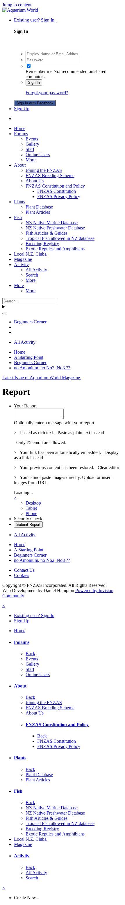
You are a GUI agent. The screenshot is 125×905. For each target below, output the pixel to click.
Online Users (38, 154)
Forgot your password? (47, 92)
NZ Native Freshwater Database (55, 227)
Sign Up (21, 108)
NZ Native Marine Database (52, 222)
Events (32, 138)
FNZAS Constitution (56, 191)
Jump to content (16, 4)
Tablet (31, 508)
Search (32, 274)
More (30, 159)
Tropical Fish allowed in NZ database (60, 238)
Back (30, 653)
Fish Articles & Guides (46, 233)
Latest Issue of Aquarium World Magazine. (41, 377)
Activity (21, 264)
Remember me (39, 71)
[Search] (4, 313)
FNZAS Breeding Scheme (50, 175)
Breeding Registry (42, 243)
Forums (21, 133)
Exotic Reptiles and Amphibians (55, 248)
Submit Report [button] (28, 524)
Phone (31, 513)
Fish (18, 217)
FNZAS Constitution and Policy (55, 186)
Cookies (21, 575)
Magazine (23, 259)
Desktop (33, 502)
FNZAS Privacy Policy (58, 196)
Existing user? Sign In (35, 19)
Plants (19, 201)
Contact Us (24, 570)
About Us (35, 180)
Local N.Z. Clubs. (30, 254)
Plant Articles (38, 212)
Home (19, 128)
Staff (30, 149)
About (20, 165)
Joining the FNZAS (44, 170)
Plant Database (39, 206)
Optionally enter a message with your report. (54, 422)
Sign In (34, 82)
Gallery (32, 144)
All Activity (36, 269)
